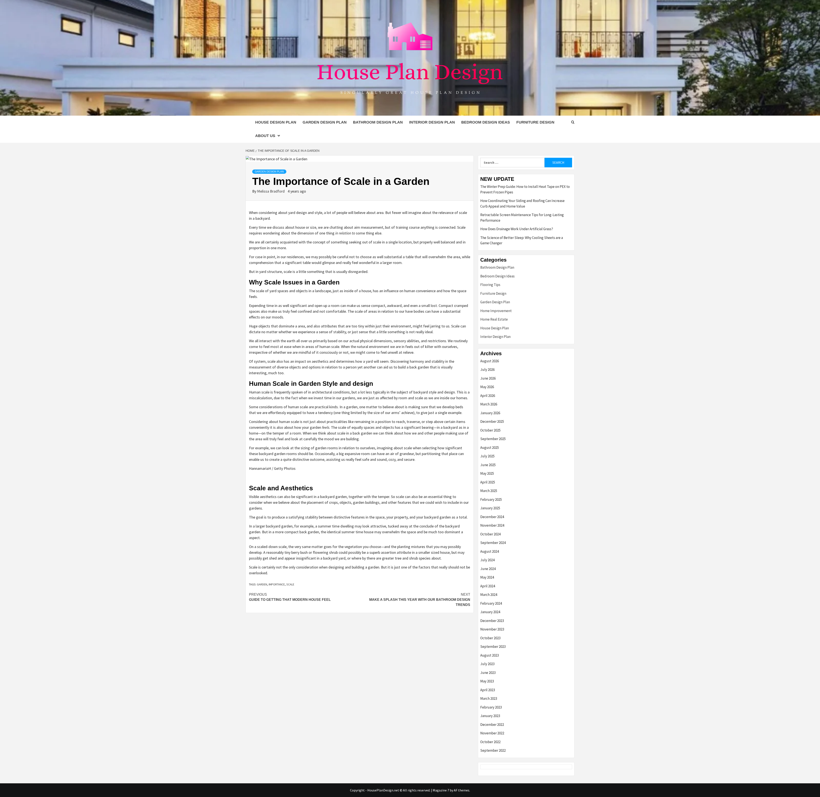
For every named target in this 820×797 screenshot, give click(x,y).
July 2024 (487, 560)
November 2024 (492, 525)
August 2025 (489, 447)
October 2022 (490, 742)
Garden (262, 584)
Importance (277, 584)
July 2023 (487, 663)
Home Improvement (496, 310)
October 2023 (490, 638)
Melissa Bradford (271, 191)
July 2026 (487, 369)
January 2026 (490, 413)
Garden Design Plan (325, 122)
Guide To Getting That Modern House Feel (290, 597)
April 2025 (487, 482)
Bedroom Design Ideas (485, 122)
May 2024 (487, 577)
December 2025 (492, 421)
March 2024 (488, 594)
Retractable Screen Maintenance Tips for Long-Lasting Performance (522, 217)
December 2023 (492, 620)
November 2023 (492, 629)
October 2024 (490, 534)
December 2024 (492, 516)
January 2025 (490, 508)
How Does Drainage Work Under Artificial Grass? (516, 229)
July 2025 (487, 456)
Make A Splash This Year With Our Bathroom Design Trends (419, 600)
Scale (290, 584)
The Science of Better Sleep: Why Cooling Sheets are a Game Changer (521, 240)
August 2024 (489, 551)
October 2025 (490, 430)
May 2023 (487, 681)
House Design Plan (275, 122)
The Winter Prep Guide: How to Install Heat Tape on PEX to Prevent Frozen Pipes (525, 189)
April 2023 (487, 690)
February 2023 (491, 707)
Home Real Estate (494, 319)
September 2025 (493, 438)
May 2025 (487, 473)
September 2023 (493, 646)
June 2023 (488, 672)
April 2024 (487, 586)
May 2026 (487, 387)
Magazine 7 (441, 790)
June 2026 (488, 378)
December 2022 (492, 724)
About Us (265, 136)
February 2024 (491, 603)
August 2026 (489, 361)
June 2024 (488, 568)
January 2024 (490, 612)
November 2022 (492, 733)
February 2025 (491, 499)
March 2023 (488, 698)
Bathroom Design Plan (378, 122)
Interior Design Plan (432, 122)
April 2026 (487, 395)
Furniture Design (535, 122)
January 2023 (490, 715)
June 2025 (488, 465)
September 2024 (493, 542)
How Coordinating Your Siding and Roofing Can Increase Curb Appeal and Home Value (522, 203)
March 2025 (488, 490)
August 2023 (489, 655)
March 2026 (488, 404)
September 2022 (493, 750)
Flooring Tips (490, 284)
